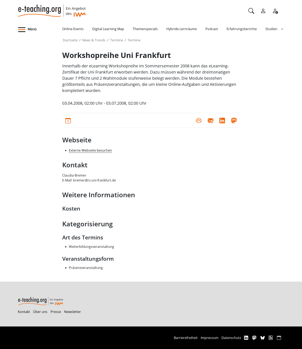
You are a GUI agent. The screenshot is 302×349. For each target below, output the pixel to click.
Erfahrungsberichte (242, 29)
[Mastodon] (254, 337)
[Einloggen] (263, 10)
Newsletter (72, 311)
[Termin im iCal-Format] (68, 120)
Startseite (70, 40)
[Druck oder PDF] (199, 120)
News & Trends (94, 40)
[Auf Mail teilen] (210, 120)
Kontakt (24, 311)
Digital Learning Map (108, 29)
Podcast (211, 29)
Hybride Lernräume (181, 29)
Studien (271, 29)
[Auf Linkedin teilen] (222, 120)
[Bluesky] (263, 337)
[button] (40, 30)
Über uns (40, 311)
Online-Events (73, 29)
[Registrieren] (275, 10)
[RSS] (271, 337)
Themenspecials (145, 29)
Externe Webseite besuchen (90, 150)
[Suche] (251, 10)
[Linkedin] (246, 337)
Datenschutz (231, 337)
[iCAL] (279, 337)
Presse (56, 311)
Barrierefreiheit (186, 337)
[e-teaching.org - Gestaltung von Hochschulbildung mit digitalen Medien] (52, 8)
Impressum (209, 337)
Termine (116, 40)
